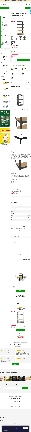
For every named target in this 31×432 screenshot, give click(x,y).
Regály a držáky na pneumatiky (4, 43)
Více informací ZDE (14, 428)
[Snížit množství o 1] (12, 60)
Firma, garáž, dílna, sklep (6, 63)
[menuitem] (4, 8)
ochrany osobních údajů (16, 390)
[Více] (28, 8)
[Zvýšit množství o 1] (15, 60)
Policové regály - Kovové (26, 205)
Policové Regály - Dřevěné (5, 35)
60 (29, 213)
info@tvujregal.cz (16, 398)
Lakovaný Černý (27, 217)
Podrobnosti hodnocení (22, 18)
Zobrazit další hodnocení (26, 259)
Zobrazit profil (25, 372)
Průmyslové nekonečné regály (5, 34)
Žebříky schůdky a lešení (5, 66)
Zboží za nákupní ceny (5, 14)
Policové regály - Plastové (5, 38)
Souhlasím (25, 427)
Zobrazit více (15, 364)
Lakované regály (5, 26)
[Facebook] (17, 406)
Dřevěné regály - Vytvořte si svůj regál (5, 37)
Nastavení (5, 430)
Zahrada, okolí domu (5, 57)
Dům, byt (4, 59)
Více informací (13, 48)
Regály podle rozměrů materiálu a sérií (6, 18)
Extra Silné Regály (5, 24)
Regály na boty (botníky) (5, 44)
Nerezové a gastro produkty (6, 50)
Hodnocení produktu (23, 82)
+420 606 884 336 (27, 4)
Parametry (18, 82)
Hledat (21, 5)
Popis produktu (13, 82)
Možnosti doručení (28, 51)
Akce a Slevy (5, 71)
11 (26, 342)
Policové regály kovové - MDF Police (6, 23)
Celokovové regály (5, 25)
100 (29, 211)
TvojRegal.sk (15, 423)
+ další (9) (28, 38)
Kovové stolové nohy (5, 53)
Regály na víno (4, 45)
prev (11, 281)
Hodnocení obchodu (15, 344)
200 (29, 209)
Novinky (4, 73)
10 (25, 342)
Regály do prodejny (4, 41)
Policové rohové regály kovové (5, 31)
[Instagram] (19, 406)
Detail (20, 291)
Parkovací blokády (6, 68)
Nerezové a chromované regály (5, 29)
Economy (28, 215)
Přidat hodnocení (20, 230)
